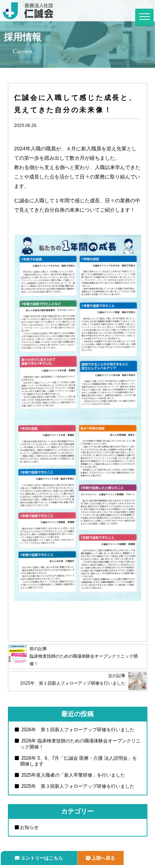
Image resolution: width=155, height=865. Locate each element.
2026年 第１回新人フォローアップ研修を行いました (77, 729)
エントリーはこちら (42, 858)
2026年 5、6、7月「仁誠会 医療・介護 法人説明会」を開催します (78, 761)
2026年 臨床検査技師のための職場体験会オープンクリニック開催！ (80, 744)
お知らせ (29, 827)
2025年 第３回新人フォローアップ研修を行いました (77, 786)
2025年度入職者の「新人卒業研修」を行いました (72, 775)
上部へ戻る (103, 858)
